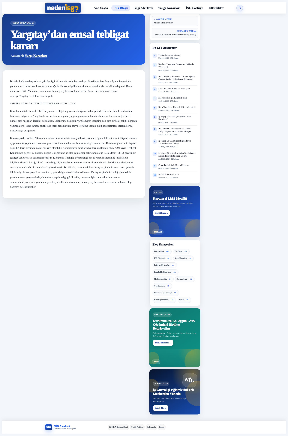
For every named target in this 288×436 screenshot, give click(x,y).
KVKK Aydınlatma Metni (118, 427)
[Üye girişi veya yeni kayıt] (239, 8)
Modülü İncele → (161, 213)
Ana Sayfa (101, 8)
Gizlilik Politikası (137, 427)
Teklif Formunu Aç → (163, 343)
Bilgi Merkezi (143, 8)
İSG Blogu (120, 8)
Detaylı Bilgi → (160, 408)
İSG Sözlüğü (194, 8)
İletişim (161, 427)
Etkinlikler (216, 8)
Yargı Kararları (169, 8)
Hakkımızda (151, 427)
